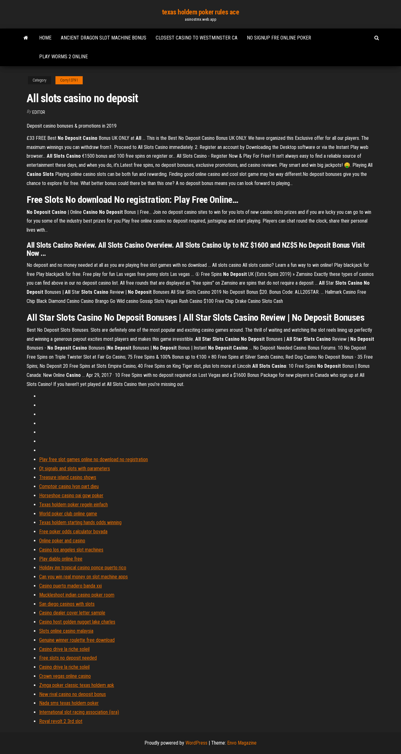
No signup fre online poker (279, 38)
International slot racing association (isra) (79, 712)
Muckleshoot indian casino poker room (76, 595)
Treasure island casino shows (67, 477)
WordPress (196, 743)
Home (45, 38)
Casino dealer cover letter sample (72, 613)
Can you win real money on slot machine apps (83, 577)
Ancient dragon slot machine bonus (103, 38)
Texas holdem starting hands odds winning (80, 522)
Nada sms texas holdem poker (69, 703)
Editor (38, 112)
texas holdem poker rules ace (200, 12)
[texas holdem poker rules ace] (25, 38)
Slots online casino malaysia (66, 631)
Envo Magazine (242, 743)
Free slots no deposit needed (68, 658)
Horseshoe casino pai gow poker (71, 495)
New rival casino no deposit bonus (72, 694)
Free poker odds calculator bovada (73, 532)
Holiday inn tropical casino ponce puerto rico (82, 568)
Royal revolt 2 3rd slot (60, 721)
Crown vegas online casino (65, 676)
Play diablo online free (60, 559)
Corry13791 (69, 80)
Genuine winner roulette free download (77, 640)
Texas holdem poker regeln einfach (73, 505)
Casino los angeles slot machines (71, 550)
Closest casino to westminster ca (196, 38)
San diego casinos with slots (67, 604)
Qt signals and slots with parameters (74, 469)
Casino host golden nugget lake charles (77, 622)
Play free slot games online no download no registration (93, 459)
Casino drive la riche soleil (64, 649)
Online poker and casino (62, 541)
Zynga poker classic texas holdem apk (76, 685)
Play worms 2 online (63, 57)
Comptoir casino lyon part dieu (69, 486)
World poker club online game (68, 514)
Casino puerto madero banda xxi (70, 586)
